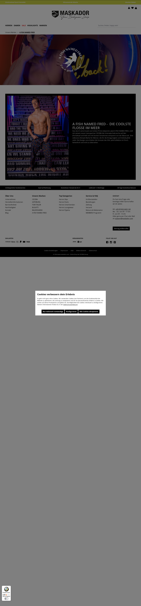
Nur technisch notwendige (53, 312)
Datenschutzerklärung (70, 305)
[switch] (6, 599)
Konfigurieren (71, 312)
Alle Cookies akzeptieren (89, 312)
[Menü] (10, 587)
